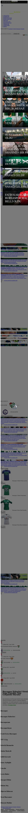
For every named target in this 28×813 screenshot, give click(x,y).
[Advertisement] (14, 212)
